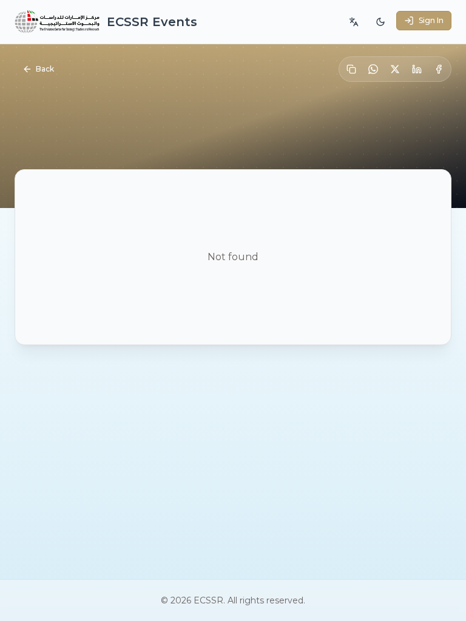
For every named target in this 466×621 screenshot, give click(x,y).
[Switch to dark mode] (380, 22)
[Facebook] (438, 69)
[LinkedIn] (417, 69)
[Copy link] (351, 69)
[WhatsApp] (373, 69)
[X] (395, 69)
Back (45, 68)
